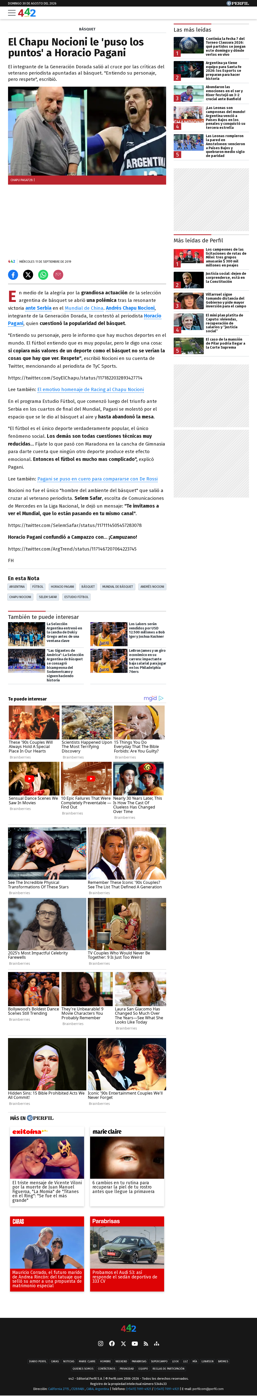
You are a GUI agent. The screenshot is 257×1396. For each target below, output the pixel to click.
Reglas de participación (168, 1368)
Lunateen (208, 1361)
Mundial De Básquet (117, 586)
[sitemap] (156, 1344)
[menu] (12, 13)
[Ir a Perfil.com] (237, 4)
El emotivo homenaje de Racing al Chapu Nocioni (90, 389)
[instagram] (100, 1344)
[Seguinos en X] (123, 1344)
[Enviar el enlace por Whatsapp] (43, 275)
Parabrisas (139, 1361)
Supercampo (159, 1361)
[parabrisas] (127, 1222)
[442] (128, 1328)
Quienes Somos (83, 1368)
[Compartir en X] (28, 275)
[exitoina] (47, 1133)
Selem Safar (48, 597)
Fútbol (37, 586)
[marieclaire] (127, 1133)
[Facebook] (112, 1344)
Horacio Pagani (62, 586)
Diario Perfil (37, 1361)
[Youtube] (135, 1344)
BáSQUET (87, 29)
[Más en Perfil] (39, 1118)
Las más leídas (192, 29)
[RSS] (146, 1344)
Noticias (68, 1361)
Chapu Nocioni (20, 597)
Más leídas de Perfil (198, 240)
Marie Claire (87, 1361)
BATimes (223, 1361)
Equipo (143, 1368)
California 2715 (59, 1389)
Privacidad (127, 1368)
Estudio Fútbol (77, 597)
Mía (194, 1361)
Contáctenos (106, 1368)
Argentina (17, 586)
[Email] (58, 275)
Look (175, 1361)
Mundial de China (84, 308)
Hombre (105, 1361)
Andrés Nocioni (152, 586)
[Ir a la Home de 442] (27, 15)
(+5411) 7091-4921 (138, 1389)
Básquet (88, 586)
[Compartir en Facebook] (13, 275)
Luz (185, 1361)
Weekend (121, 1361)
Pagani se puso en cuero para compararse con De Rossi (97, 479)
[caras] (47, 1222)
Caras (55, 1361)
